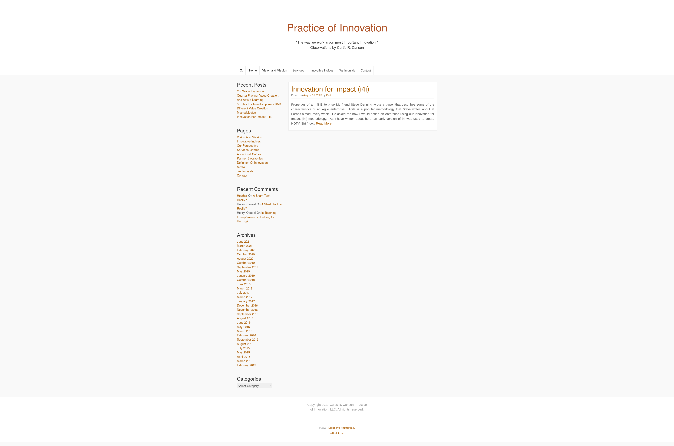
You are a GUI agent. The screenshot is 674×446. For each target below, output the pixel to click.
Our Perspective (247, 145)
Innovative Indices (321, 70)
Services (298, 70)
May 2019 (243, 271)
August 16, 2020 (312, 95)
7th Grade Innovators (251, 91)
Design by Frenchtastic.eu (341, 428)
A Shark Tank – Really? (255, 197)
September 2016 (247, 314)
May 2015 (243, 352)
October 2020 (246, 254)
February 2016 (246, 335)
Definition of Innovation (252, 162)
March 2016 (244, 331)
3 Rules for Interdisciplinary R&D (259, 104)
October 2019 (246, 262)
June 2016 (243, 322)
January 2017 (246, 301)
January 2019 (246, 275)
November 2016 (247, 309)
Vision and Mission (274, 70)
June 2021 (243, 241)
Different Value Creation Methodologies (252, 110)
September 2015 (247, 339)
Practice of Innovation (337, 26)
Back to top (338, 433)
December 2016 (247, 305)
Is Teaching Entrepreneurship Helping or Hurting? (256, 216)
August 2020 (245, 258)
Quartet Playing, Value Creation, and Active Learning (258, 97)
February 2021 (246, 250)
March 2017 (244, 297)
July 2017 (243, 292)
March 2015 (244, 361)
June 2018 (243, 284)
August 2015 (245, 343)
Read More (324, 123)
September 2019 (247, 267)
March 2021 (244, 245)
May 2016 (243, 326)
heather (242, 195)
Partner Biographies (250, 158)
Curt (328, 95)
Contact (366, 70)
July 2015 (243, 348)
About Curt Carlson (249, 154)
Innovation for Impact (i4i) (330, 88)
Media (241, 167)
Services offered (248, 149)
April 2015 (243, 356)
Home (252, 70)
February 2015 (246, 365)
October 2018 (246, 279)
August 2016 (245, 318)
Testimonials (347, 70)
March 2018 (244, 288)
